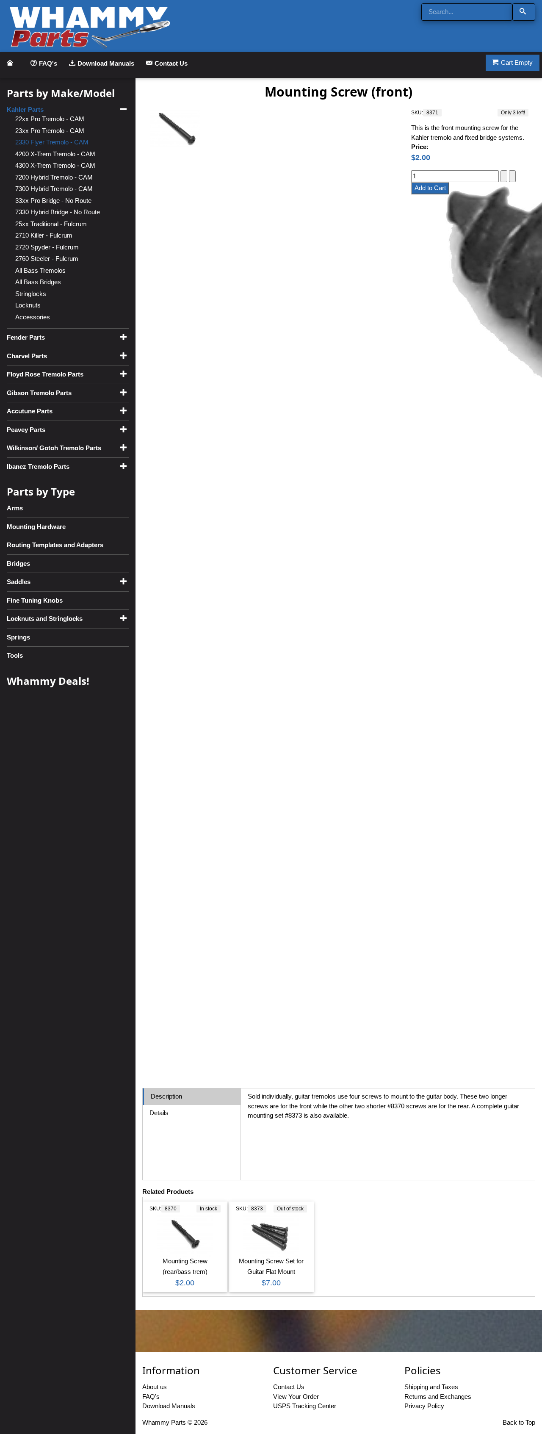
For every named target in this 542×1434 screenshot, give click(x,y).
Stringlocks (30, 293)
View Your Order (296, 1396)
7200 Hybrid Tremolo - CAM (54, 177)
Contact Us (171, 63)
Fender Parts (26, 337)
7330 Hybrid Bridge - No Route (57, 212)
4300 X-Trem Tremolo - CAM (55, 165)
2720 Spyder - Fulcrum (47, 247)
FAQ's (48, 63)
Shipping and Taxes (431, 1386)
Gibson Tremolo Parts (39, 392)
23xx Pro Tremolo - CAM (49, 130)
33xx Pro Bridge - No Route (53, 200)
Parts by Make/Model (61, 93)
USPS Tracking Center (304, 1405)
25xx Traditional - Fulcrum (51, 223)
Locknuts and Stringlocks (45, 618)
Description (166, 1096)
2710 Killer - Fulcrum (43, 235)
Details (159, 1112)
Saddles (18, 581)
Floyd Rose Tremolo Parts (45, 374)
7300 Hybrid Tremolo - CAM (54, 188)
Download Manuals (105, 63)
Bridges (18, 563)
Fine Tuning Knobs (35, 600)
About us (154, 1386)
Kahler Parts (25, 109)
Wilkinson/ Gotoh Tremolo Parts (54, 447)
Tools (15, 655)
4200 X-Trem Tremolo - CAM (55, 154)
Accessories (32, 317)
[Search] (523, 12)
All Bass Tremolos (40, 270)
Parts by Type (41, 491)
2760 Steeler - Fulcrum (46, 258)
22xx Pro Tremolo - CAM (49, 118)
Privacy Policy (424, 1405)
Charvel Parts (27, 356)
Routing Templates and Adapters (55, 544)
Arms (15, 508)
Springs (18, 637)
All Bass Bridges (38, 281)
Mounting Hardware (36, 526)
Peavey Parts (26, 429)
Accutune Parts (30, 411)
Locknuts (28, 305)
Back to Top (519, 1422)
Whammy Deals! (48, 681)
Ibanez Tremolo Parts (38, 466)
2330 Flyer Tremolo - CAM (51, 142)
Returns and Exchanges (437, 1396)
